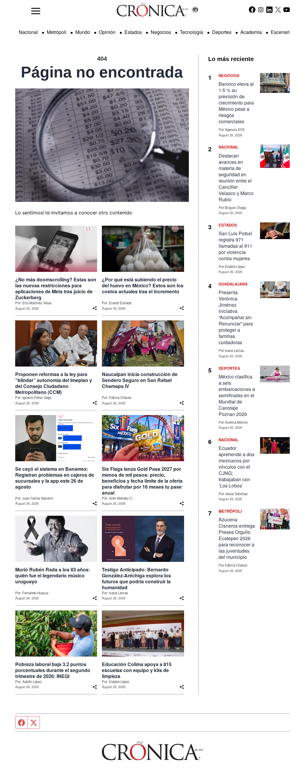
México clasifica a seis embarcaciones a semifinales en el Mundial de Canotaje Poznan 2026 (237, 395)
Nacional (28, 32)
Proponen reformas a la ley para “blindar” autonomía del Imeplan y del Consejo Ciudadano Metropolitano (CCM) (53, 383)
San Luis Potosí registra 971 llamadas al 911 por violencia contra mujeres (235, 246)
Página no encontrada (102, 72)
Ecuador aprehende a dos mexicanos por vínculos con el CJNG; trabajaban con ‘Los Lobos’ (236, 467)
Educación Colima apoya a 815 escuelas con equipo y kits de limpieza (137, 670)
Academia (251, 32)
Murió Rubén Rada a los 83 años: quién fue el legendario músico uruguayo (52, 576)
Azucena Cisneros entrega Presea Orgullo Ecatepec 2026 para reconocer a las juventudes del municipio (237, 538)
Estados (133, 32)
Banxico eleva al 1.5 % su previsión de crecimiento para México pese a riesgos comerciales (236, 102)
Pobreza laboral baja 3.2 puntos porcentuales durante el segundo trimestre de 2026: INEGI (52, 670)
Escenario (281, 32)
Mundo (82, 32)
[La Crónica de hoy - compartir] (94, 308)
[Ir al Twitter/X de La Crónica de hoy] (278, 9)
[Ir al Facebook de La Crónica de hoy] (252, 9)
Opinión (107, 32)
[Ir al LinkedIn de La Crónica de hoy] (269, 9)
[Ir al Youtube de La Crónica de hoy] (286, 9)
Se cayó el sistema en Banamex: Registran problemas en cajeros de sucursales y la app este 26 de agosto (54, 478)
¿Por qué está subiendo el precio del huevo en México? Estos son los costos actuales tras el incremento (142, 285)
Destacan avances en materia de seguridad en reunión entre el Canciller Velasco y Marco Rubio (236, 177)
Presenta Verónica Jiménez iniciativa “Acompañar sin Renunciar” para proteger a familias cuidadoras (236, 317)
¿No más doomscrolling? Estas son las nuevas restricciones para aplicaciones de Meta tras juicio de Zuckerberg (55, 288)
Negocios (161, 32)
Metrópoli (56, 32)
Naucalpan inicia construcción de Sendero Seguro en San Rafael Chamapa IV (140, 380)
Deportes (221, 32)
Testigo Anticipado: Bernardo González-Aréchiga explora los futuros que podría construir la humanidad (136, 578)
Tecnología (191, 32)
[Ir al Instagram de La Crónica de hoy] (260, 9)
